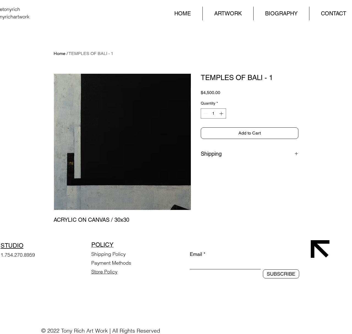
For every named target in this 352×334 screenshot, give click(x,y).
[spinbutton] (213, 113)
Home (59, 53)
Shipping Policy (108, 254)
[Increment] (221, 113)
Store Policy (104, 272)
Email (196, 254)
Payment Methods (112, 263)
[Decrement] (205, 113)
